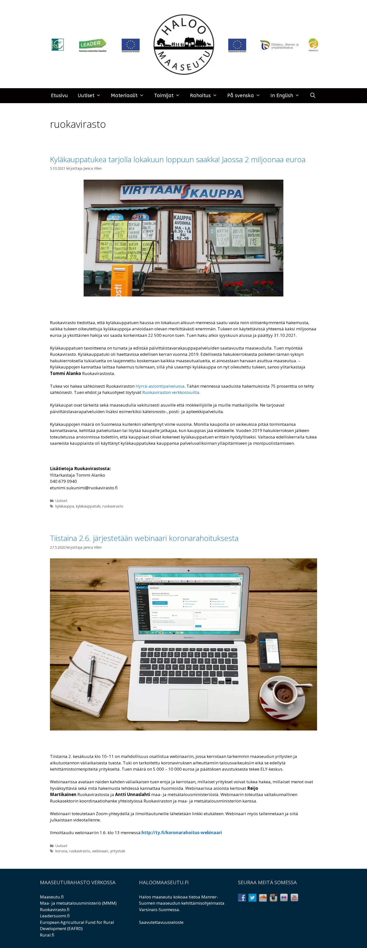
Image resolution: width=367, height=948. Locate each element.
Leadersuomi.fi (55, 916)
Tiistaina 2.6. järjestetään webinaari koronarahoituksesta (144, 538)
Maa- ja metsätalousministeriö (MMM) (78, 903)
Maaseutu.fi (52, 897)
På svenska (240, 95)
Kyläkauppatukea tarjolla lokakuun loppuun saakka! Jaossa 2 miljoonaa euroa (177, 159)
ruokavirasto (112, 506)
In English (281, 95)
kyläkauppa (64, 506)
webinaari (100, 851)
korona (61, 851)
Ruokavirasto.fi (54, 909)
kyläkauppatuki (88, 506)
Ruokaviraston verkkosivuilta (170, 392)
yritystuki (117, 851)
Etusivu (59, 95)
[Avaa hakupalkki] (313, 95)
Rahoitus (200, 95)
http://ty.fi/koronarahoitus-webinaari (182, 832)
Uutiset (86, 95)
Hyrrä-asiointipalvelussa (159, 386)
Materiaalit (124, 95)
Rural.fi (47, 935)
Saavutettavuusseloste (161, 922)
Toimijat (164, 95)
